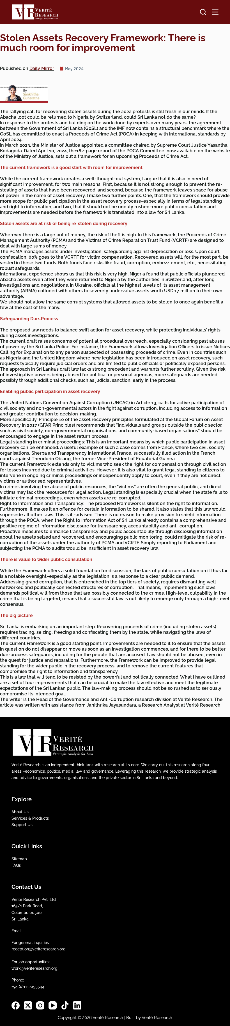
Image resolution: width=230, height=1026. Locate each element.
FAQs (16, 865)
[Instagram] (40, 1005)
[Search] (203, 12)
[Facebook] (16, 1005)
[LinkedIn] (77, 1005)
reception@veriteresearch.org (39, 949)
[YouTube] (53, 1005)
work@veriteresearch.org (35, 968)
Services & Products (30, 818)
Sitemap (19, 859)
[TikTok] (65, 1005)
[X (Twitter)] (28, 1005)
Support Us (22, 824)
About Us (20, 812)
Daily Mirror (41, 68)
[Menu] (215, 12)
